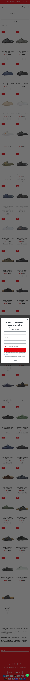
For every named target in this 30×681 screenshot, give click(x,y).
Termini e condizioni (6, 354)
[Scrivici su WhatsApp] (27, 675)
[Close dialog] (27, 320)
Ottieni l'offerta (15, 350)
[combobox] (6, 346)
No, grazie (15, 360)
